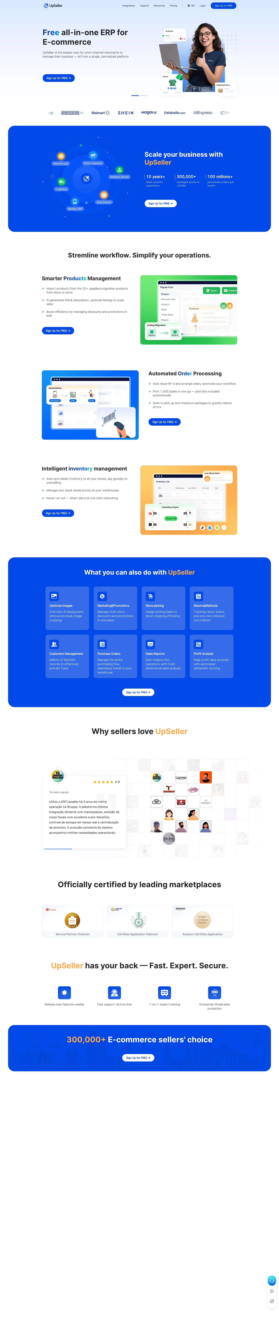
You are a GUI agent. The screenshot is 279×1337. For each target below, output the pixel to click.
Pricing (173, 5)
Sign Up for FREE (223, 5)
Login (203, 5)
